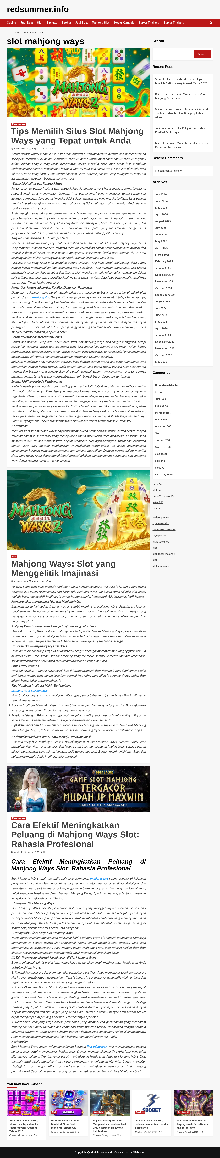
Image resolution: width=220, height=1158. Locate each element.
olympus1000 (163, 426)
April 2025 (161, 247)
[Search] (211, 23)
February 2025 (164, 261)
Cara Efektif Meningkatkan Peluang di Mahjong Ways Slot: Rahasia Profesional (75, 834)
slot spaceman (161, 565)
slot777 (159, 467)
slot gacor (161, 453)
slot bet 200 (162, 439)
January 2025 (163, 267)
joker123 (158, 502)
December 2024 (164, 274)
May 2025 (161, 241)
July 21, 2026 (110, 1135)
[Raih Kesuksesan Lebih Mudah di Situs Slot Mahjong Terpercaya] (68, 1103)
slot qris (160, 460)
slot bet (157, 490)
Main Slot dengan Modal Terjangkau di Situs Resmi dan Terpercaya (181, 145)
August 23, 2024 (39, 149)
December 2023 (164, 341)
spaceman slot (161, 523)
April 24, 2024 (38, 581)
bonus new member (164, 529)
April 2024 (161, 328)
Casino (11, 22)
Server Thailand (149, 22)
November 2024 (164, 281)
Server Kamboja (123, 22)
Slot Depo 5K (163, 446)
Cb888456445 (21, 149)
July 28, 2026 (68, 1132)
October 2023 (163, 354)
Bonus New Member (167, 384)
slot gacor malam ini (164, 553)
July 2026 (161, 194)
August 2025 (163, 220)
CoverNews (121, 1152)
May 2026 (161, 207)
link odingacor (96, 1046)
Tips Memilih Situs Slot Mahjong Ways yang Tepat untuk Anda (77, 135)
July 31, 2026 (26, 1135)
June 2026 (161, 200)
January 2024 (163, 334)
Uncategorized (18, 124)
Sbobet (66, 22)
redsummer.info (38, 9)
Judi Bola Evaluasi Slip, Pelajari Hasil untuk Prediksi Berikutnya (180, 130)
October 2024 (163, 287)
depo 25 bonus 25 (163, 496)
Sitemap (52, 22)
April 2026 (161, 214)
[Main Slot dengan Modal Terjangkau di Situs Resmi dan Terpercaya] (193, 1103)
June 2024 (161, 314)
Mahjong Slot (100, 22)
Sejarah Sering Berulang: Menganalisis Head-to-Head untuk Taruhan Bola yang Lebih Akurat (182, 113)
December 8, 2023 (33, 852)
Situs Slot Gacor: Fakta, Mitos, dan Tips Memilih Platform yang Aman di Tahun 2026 (181, 81)
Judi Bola (26, 22)
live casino (161, 405)
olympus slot (160, 535)
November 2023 (164, 348)
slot (155, 547)
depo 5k (157, 483)
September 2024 (165, 294)
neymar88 (161, 419)
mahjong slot (40, 297)
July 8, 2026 (151, 1132)
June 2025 (161, 234)
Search (158, 41)
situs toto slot (161, 541)
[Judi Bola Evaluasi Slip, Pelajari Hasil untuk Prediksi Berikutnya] (151, 1103)
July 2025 (161, 227)
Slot (39, 22)
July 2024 (161, 308)
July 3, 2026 (193, 1132)
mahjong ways (161, 517)
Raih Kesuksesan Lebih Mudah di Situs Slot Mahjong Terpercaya (180, 96)
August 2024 (163, 301)
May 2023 (161, 361)
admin (17, 852)
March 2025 (162, 254)
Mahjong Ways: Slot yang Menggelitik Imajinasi (63, 568)
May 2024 (161, 321)
